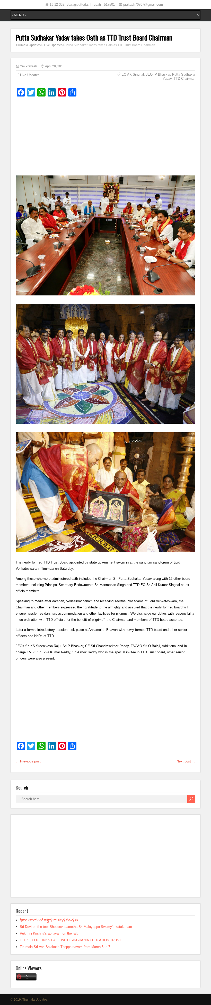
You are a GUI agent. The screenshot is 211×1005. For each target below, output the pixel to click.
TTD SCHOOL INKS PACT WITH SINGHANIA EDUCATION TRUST (70, 940)
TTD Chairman (184, 79)
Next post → (186, 761)
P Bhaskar (162, 74)
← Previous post (28, 761)
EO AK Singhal (132, 74)
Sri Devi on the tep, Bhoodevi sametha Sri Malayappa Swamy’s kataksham (76, 927)
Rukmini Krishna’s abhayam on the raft (49, 933)
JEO (149, 74)
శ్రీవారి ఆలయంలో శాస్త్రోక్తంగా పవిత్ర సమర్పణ (49, 920)
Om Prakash (28, 66)
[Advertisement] (105, 138)
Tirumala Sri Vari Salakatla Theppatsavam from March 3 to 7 (65, 947)
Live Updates (30, 75)
